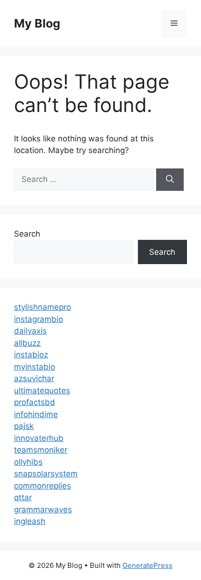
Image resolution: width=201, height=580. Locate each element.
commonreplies (42, 485)
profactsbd (34, 402)
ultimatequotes (42, 390)
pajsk (24, 426)
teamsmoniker (40, 449)
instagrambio (38, 319)
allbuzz (27, 343)
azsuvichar (34, 378)
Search (27, 233)
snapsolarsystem (46, 473)
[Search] (170, 179)
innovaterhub (39, 438)
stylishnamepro (42, 307)
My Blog (37, 23)
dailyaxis (30, 330)
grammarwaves (43, 509)
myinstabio (34, 366)
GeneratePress (147, 565)
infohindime (36, 414)
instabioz (31, 354)
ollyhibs (28, 462)
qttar (23, 497)
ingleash (29, 521)
